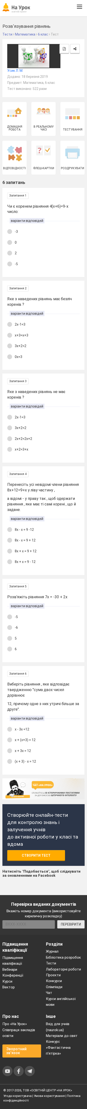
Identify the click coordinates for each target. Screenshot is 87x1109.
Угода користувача (17, 1096)
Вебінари (9, 969)
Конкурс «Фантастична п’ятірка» (58, 1047)
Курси (7, 981)
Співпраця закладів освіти (18, 1033)
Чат (49, 993)
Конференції (12, 975)
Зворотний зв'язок (16, 1051)
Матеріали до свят (62, 1036)
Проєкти (53, 975)
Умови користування (49, 1096)
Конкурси (54, 981)
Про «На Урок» (14, 1024)
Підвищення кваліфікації (12, 961)
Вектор (8, 987)
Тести (51, 963)
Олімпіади (54, 987)
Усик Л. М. (15, 71)
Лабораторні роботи (63, 969)
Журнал (52, 951)
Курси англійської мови (61, 1002)
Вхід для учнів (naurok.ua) (57, 1027)
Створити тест (36, 855)
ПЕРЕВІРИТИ (71, 924)
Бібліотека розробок (63, 957)
